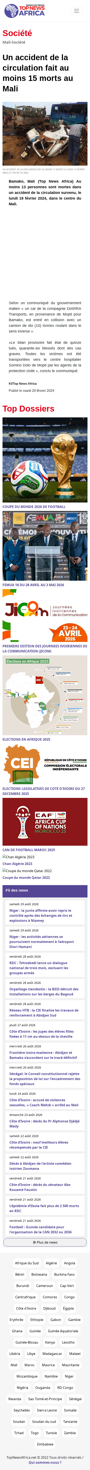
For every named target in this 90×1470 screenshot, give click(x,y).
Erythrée (16, 1319)
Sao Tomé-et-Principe (45, 1399)
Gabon (55, 1319)
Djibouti (49, 1308)
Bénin (19, 1274)
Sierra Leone (47, 1410)
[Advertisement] (45, 255)
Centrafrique (25, 1297)
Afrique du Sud (27, 1263)
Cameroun (44, 1285)
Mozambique (27, 1376)
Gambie (74, 1319)
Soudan (19, 1421)
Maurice (48, 1365)
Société (17, 33)
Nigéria (22, 1387)
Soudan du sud (44, 1421)
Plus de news (47, 1242)
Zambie (70, 1433)
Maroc (29, 1365)
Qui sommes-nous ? (45, 1462)
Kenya (50, 1342)
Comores (50, 1297)
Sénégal (75, 1399)
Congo (69, 1297)
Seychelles (22, 1410)
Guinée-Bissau (26, 1342)
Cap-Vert (67, 1285)
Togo (35, 1433)
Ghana (17, 1331)
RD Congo (65, 1387)
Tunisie (51, 1433)
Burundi (22, 1285)
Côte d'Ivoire (26, 1308)
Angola (69, 1263)
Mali (14, 1365)
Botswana (39, 1274)
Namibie (51, 1376)
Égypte (68, 1308)
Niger (69, 1376)
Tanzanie (70, 1421)
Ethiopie (36, 1319)
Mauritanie (70, 1365)
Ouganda (42, 1387)
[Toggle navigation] (76, 11)
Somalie (70, 1410)
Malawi (75, 1353)
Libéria (14, 1353)
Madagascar (52, 1353)
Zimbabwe (45, 1444)
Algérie (51, 1263)
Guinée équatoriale (63, 1331)
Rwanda (14, 1399)
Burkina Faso (64, 1274)
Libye (31, 1353)
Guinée (35, 1331)
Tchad (19, 1433)
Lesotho (68, 1342)
